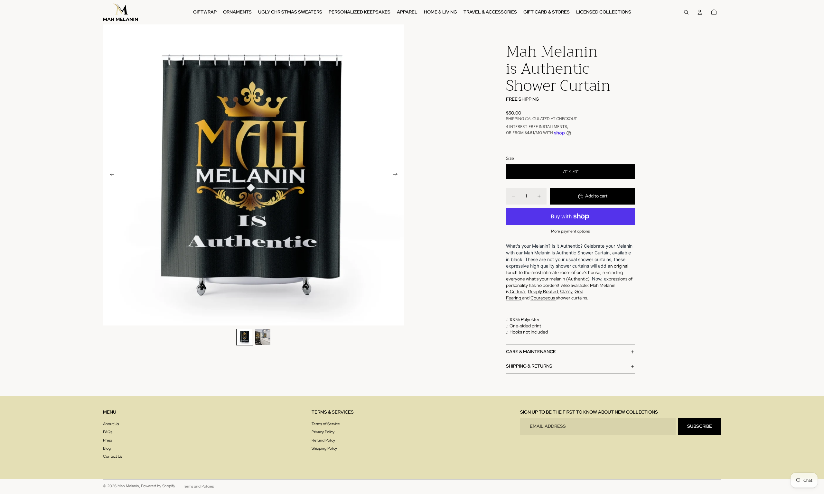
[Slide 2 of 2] (262, 337)
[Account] (700, 12)
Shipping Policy (324, 448)
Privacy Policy (323, 432)
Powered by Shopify (158, 486)
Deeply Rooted (543, 291)
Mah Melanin (128, 486)
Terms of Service (326, 423)
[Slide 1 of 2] (244, 337)
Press (107, 440)
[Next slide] (397, 175)
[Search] (686, 12)
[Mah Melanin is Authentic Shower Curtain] (521, 298)
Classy (566, 291)
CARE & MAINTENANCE (531, 351)
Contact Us (112, 456)
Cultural (518, 291)
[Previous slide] (110, 175)
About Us (111, 423)
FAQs (107, 432)
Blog (107, 448)
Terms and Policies (198, 486)
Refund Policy (323, 440)
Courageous (543, 298)
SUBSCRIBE (699, 426)
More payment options (570, 231)
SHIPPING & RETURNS (529, 366)
